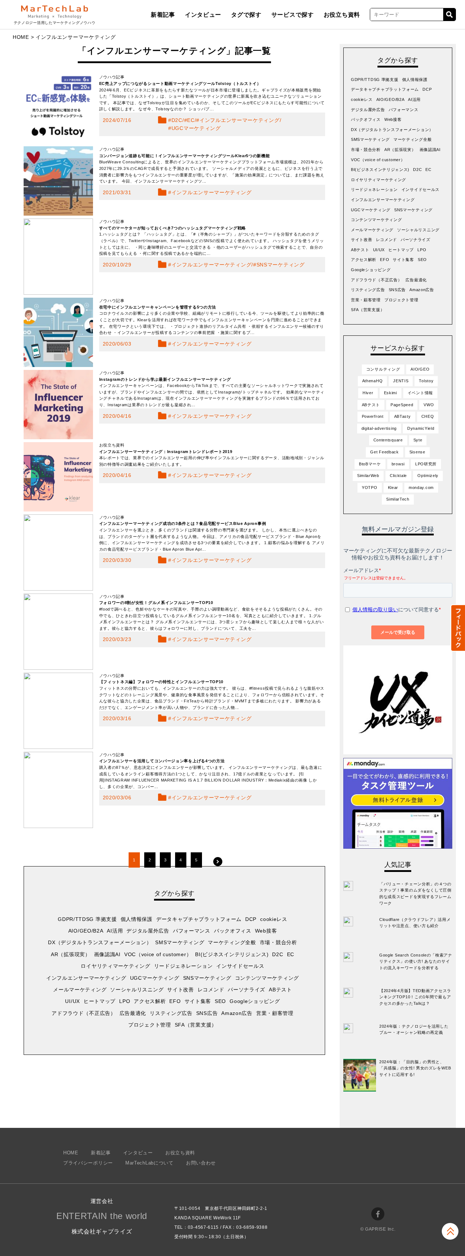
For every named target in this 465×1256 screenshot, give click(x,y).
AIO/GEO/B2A (86, 931)
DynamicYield (420, 428)
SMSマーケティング (179, 942)
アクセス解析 (150, 1001)
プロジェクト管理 (149, 1025)
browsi (398, 464)
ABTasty (402, 416)
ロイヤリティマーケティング (115, 966)
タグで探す (246, 15)
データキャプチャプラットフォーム (199, 919)
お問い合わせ (201, 1163)
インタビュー (203, 15)
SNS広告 (207, 1013)
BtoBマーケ (370, 464)
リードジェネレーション (183, 966)
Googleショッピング (255, 1001)
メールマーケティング (79, 989)
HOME (21, 37)
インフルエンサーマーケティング (239, 120)
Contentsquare (388, 440)
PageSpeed (402, 405)
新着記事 (163, 15)
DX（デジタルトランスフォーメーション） (99, 942)
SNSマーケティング (280, 265)
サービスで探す (292, 15)
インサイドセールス (240, 966)
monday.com (421, 487)
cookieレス (273, 919)
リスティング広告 (171, 1013)
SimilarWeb (368, 475)
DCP (250, 919)
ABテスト (280, 989)
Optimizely (427, 475)
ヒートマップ (100, 1001)
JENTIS (400, 381)
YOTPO (369, 487)
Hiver (368, 393)
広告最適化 (133, 1013)
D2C (176, 120)
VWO (429, 405)
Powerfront (373, 416)
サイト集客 (198, 1001)
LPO (124, 1001)
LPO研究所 (426, 464)
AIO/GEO (420, 369)
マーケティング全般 (232, 942)
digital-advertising (379, 428)
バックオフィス (232, 931)
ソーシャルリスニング (136, 989)
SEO (220, 1001)
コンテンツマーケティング (267, 978)
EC (190, 120)
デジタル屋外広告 (147, 931)
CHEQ (427, 416)
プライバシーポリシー (88, 1163)
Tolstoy (426, 381)
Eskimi (390, 393)
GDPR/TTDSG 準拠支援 (87, 919)
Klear (393, 487)
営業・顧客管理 (275, 1013)
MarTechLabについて (149, 1163)
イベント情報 (420, 393)
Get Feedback (384, 452)
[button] (457, 628)
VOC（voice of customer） (157, 954)
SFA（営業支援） (196, 1025)
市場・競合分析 (278, 942)
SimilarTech (397, 499)
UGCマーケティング (196, 128)
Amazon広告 (236, 1013)
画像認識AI (107, 954)
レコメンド (211, 989)
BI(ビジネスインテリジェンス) (231, 954)
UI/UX (72, 1001)
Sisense (417, 452)
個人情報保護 (137, 919)
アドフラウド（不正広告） (84, 1013)
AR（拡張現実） (70, 954)
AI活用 (115, 931)
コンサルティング (383, 369)
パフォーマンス (191, 931)
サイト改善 (180, 989)
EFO (175, 1001)
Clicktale (398, 475)
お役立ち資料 (342, 15)
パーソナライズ (246, 989)
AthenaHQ (372, 381)
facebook (377, 1213)
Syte (417, 440)
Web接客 (266, 931)
